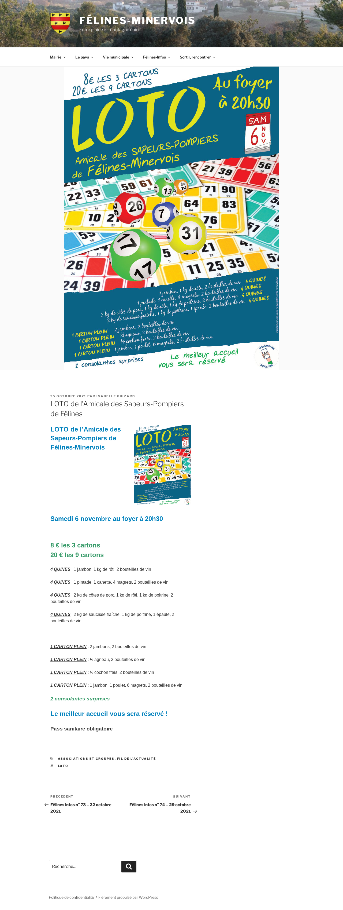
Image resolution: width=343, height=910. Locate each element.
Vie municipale (116, 57)
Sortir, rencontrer (195, 57)
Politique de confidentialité (71, 897)
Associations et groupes (86, 759)
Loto (63, 766)
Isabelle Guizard (115, 396)
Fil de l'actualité (136, 759)
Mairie (55, 57)
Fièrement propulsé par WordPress (128, 897)
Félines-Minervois (137, 20)
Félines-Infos (154, 57)
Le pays (82, 57)
